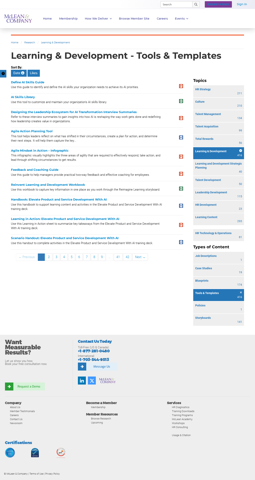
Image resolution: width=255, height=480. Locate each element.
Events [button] (180, 18)
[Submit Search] (196, 4)
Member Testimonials (22, 411)
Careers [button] (162, 18)
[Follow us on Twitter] (92, 381)
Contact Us (16, 419)
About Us (15, 407)
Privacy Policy (52, 473)
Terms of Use (36, 473)
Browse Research (101, 418)
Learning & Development (55, 42)
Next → (140, 257)
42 (127, 257)
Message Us (101, 367)
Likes (33, 73)
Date (17, 73)
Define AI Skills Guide (27, 82)
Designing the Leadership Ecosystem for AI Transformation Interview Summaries (74, 112)
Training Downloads (183, 411)
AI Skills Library (23, 97)
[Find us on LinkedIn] (82, 381)
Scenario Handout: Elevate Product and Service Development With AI (65, 238)
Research (29, 42)
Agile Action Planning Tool (32, 131)
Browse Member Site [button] (134, 18)
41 (118, 257)
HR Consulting (180, 427)
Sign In (242, 4)
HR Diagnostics (180, 407)
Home (47, 18)
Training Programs (182, 415)
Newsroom (16, 423)
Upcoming (97, 422)
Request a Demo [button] (218, 4)
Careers (14, 415)
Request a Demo (29, 387)
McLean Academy (182, 419)
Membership (68, 18)
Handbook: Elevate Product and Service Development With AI (59, 199)
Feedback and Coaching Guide (34, 170)
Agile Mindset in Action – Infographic (40, 150)
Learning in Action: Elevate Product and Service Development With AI (65, 219)
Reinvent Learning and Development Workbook (48, 185)
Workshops (178, 423)
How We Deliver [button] (96, 18)
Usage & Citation (181, 435)
